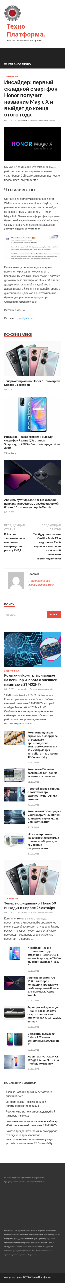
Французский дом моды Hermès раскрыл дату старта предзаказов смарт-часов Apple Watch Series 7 (44, 1014)
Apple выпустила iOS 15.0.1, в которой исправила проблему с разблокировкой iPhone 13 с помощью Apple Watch (31, 503)
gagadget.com (25, 318)
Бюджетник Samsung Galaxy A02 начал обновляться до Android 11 (44, 1039)
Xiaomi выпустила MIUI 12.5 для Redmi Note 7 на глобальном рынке (43, 1060)
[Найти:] (32, 614)
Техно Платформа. (26, 30)
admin (24, 120)
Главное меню (19, 64)
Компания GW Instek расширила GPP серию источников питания (43, 773)
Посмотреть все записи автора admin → (41, 584)
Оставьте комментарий (42, 120)
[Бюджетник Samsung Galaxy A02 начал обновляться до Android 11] (14, 1045)
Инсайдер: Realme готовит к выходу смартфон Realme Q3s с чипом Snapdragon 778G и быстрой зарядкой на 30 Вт (32, 442)
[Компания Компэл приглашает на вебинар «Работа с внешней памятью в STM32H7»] (32, 667)
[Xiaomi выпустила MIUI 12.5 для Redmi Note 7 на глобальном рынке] (14, 1068)
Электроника (11, 671)
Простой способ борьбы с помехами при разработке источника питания (44, 794)
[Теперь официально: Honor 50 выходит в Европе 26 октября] (32, 377)
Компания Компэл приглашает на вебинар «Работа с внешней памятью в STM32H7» (30, 680)
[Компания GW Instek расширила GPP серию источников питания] (14, 781)
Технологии (11, 77)
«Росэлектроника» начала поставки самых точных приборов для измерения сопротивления (43, 841)
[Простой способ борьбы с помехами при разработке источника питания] (14, 800)
